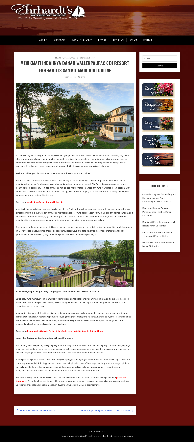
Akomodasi (60, 40)
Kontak (147, 40)
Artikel (43, 40)
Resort (102, 40)
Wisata (133, 40)
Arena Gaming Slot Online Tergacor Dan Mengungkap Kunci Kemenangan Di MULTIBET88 (159, 198)
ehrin (83, 77)
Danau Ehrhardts (82, 40)
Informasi (118, 40)
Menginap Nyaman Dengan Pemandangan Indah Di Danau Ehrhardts (156, 212)
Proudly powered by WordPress (76, 435)
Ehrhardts (101, 431)
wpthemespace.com (123, 435)
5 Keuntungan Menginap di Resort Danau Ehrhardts (105, 410)
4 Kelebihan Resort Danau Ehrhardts (37, 410)
